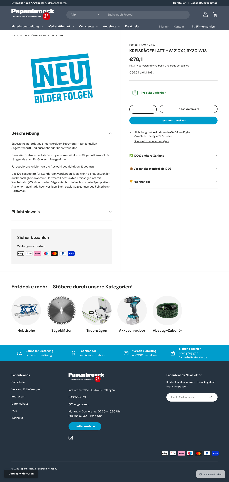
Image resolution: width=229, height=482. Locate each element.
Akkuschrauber (132, 330)
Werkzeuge (86, 26)
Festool (133, 44)
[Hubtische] (26, 310)
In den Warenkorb (188, 108)
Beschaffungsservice (204, 2)
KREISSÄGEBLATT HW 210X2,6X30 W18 (44, 36)
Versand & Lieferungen (26, 389)
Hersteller (179, 2)
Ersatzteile (132, 26)
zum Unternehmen (85, 426)
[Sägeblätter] (61, 310)
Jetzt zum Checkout (173, 120)
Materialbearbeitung (25, 26)
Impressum (18, 396)
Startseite (16, 36)
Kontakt (179, 27)
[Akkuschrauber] (132, 310)
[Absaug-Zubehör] (167, 310)
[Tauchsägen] (96, 310)
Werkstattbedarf (59, 26)
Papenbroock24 (28, 468)
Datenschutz (19, 403)
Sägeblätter (61, 330)
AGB (14, 411)
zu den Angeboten (56, 2)
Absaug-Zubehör (167, 330)
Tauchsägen (96, 330)
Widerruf (17, 418)
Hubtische (26, 330)
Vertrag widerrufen (21, 473)
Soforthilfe (18, 382)
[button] (215, 14)
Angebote (109, 26)
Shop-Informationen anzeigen (151, 141)
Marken (164, 27)
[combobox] (128, 15)
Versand (147, 65)
